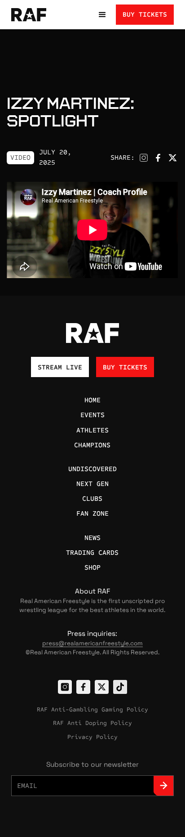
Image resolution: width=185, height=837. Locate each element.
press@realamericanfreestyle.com (92, 643)
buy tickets (145, 14)
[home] (36, 15)
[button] (102, 14)
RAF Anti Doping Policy (92, 723)
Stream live (60, 367)
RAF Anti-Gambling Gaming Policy (92, 709)
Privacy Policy (92, 737)
